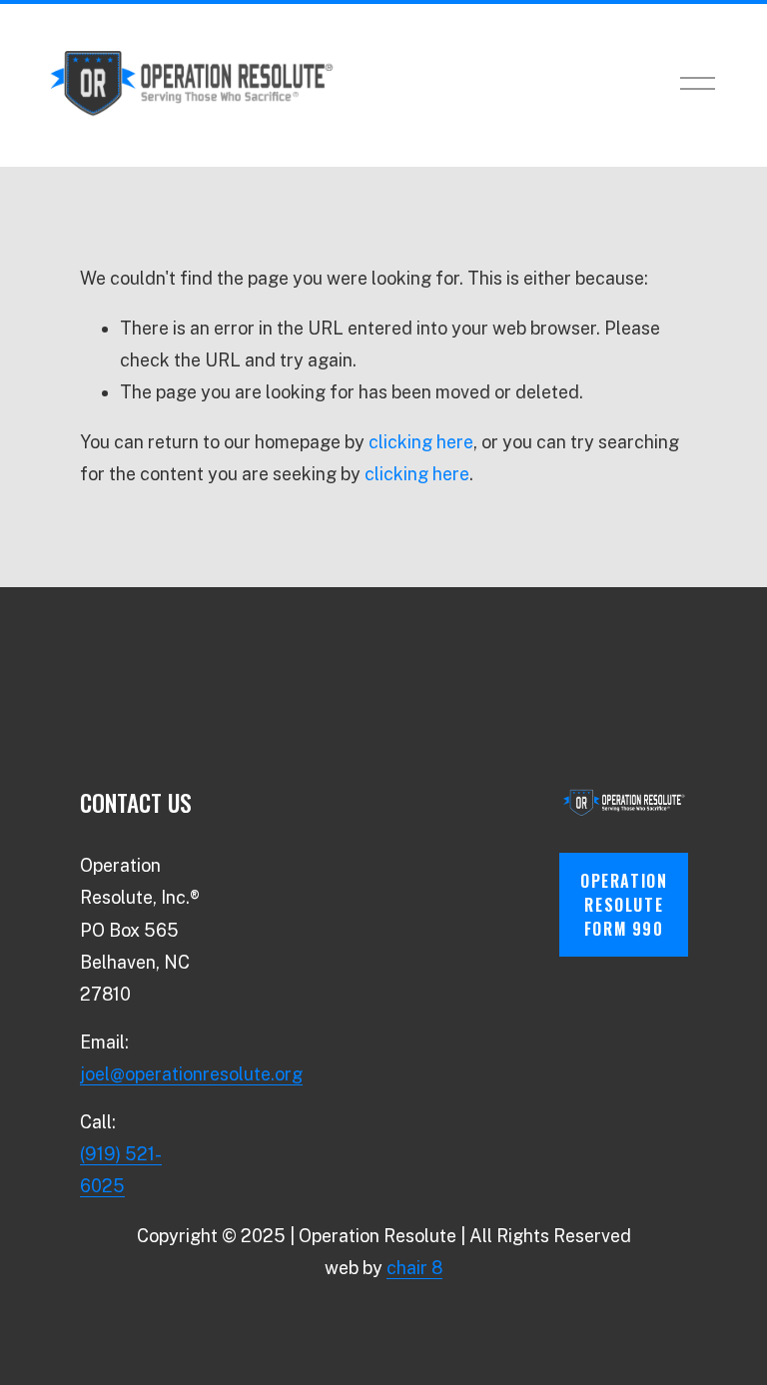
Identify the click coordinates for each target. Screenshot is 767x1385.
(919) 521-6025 (121, 1169)
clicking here (421, 441)
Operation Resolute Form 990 (623, 905)
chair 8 (414, 1267)
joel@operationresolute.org (191, 1073)
